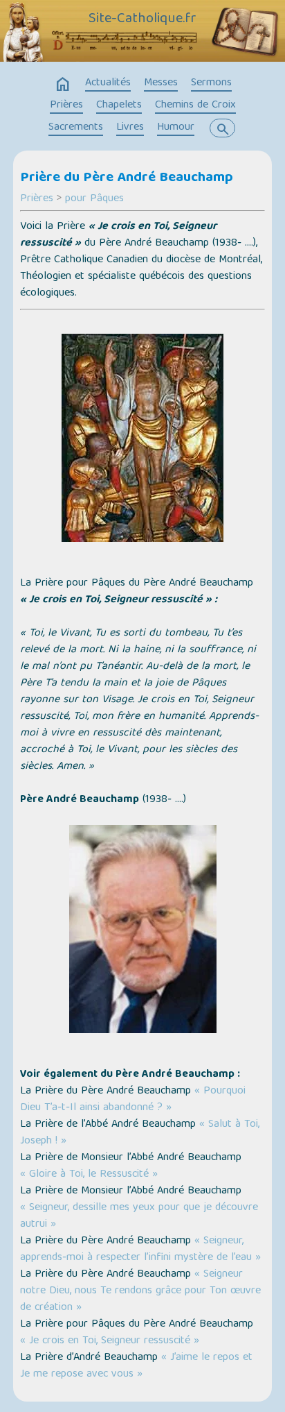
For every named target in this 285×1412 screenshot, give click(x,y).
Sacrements (75, 127)
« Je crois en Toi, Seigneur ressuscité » (109, 1341)
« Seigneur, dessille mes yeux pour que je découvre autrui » (139, 1216)
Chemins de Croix (195, 105)
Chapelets (119, 105)
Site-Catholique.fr (142, 19)
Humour (175, 127)
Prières (66, 105)
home (63, 85)
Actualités (108, 83)
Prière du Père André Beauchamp (126, 178)
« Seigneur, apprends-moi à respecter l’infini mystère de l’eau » (140, 1250)
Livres (130, 127)
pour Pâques (94, 199)
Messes (161, 83)
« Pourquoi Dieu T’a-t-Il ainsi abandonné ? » (133, 1100)
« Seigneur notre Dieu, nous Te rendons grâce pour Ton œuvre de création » (140, 1291)
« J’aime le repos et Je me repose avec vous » (136, 1366)
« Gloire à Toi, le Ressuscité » (89, 1174)
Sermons (211, 83)
